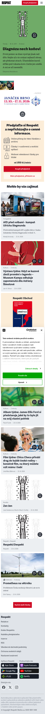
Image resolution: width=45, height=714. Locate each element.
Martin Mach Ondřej (21, 510)
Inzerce (4, 639)
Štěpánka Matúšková (10, 72)
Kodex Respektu (7, 630)
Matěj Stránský (8, 237)
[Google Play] (9, 671)
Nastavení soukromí (9, 656)
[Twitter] (10, 689)
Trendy (5, 44)
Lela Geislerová (8, 510)
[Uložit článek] (34, 35)
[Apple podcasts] (29, 665)
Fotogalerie (7, 219)
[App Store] (9, 665)
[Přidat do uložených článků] (40, 212)
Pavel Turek (7, 423)
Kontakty (5, 626)
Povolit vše (22, 375)
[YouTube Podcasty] (29, 671)
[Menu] (41, 2)
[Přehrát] (34, 261)
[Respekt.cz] (6, 2)
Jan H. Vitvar (7, 289)
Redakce (4, 622)
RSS (2, 643)
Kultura (5, 268)
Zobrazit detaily (31, 368)
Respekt (6, 549)
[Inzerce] (22, 101)
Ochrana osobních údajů (11, 651)
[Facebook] (3, 689)
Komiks (5, 502)
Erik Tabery (7, 594)
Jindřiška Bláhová (9, 471)
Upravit (21, 382)
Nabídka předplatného (10, 634)
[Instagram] (16, 689)
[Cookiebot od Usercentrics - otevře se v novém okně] (27, 330)
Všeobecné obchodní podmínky (14, 647)
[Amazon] (9, 676)
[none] (9, 85)
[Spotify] (29, 676)
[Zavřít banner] (41, 330)
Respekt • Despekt (9, 541)
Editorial (9, 580)
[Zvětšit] (7, 85)
